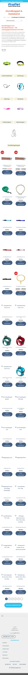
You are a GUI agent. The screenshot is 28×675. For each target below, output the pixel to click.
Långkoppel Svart (7, 497)
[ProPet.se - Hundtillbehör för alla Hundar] (14, 5)
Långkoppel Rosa (20, 468)
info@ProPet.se (16, 633)
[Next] (21, 599)
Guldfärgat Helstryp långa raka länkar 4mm (21, 197)
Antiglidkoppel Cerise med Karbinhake (7, 166)
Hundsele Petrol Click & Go (7, 348)
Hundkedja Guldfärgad (21, 286)
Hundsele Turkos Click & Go (21, 378)
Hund (8, 17)
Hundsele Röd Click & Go (21, 347)
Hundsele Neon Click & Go (21, 317)
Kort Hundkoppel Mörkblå (20, 409)
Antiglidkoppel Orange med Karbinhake (21, 166)
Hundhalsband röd (7, 256)
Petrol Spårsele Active (7, 586)
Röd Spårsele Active (21, 586)
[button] (2, 4)
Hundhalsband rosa (21, 256)
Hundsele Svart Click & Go (7, 378)
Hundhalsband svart (7, 286)
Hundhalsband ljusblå (7, 227)
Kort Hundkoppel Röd (7, 438)
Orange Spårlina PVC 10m (7, 556)
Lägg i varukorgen (7, 172)
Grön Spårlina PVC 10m (7, 196)
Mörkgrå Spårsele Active (21, 527)
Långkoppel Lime (7, 468)
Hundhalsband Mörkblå (21, 227)
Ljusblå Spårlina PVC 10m (7, 527)
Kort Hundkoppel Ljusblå (7, 408)
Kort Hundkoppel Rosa (20, 438)
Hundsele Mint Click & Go (7, 316)
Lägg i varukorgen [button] (7, 202)
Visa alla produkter (13, 605)
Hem (4, 17)
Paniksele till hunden (20, 556)
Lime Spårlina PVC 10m (20, 497)
